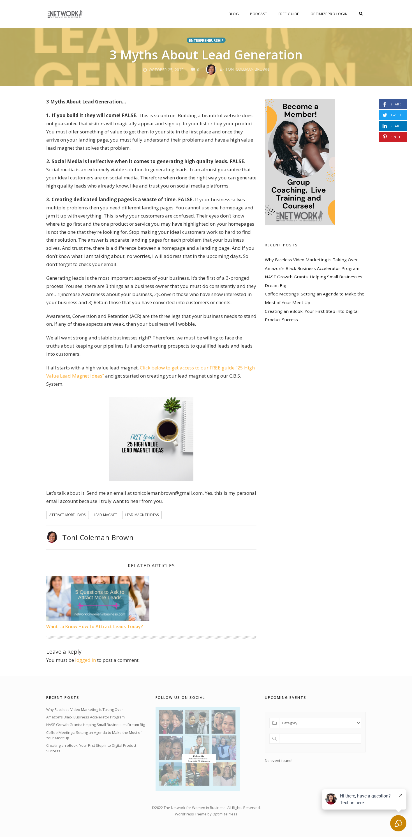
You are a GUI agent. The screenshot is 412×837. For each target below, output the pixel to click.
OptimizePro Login (329, 13)
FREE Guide (289, 13)
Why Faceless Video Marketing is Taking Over (311, 259)
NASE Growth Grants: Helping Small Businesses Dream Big (95, 724)
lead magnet (105, 514)
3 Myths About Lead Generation (206, 54)
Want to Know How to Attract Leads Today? (94, 626)
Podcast (258, 13)
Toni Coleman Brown (97, 537)
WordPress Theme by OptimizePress (206, 814)
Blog (234, 13)
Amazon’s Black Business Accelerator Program (312, 268)
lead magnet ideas (142, 514)
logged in (85, 660)
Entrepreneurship (206, 40)
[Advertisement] (307, 488)
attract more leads (67, 514)
